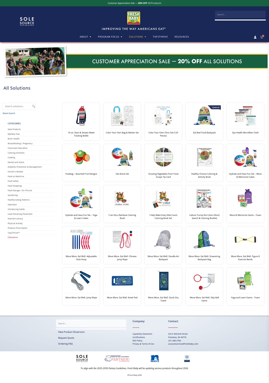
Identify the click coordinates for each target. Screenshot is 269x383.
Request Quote (66, 337)
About (84, 36)
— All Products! (134, 3)
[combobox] (240, 14)
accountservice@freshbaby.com (183, 343)
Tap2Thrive (160, 36)
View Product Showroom (71, 331)
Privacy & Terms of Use (143, 343)
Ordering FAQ (65, 343)
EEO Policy (137, 340)
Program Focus (108, 36)
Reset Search (9, 113)
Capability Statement (142, 334)
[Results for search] (240, 19)
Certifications (139, 337)
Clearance (13, 237)
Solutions (136, 36)
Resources (182, 36)
